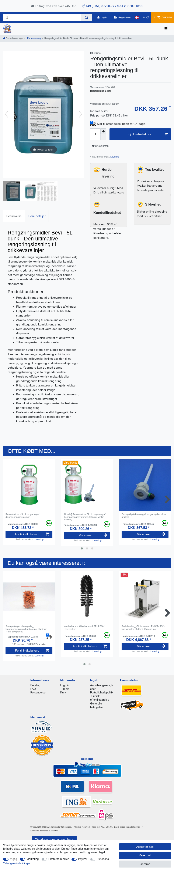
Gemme (145, 864)
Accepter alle (145, 846)
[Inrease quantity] (103, 131)
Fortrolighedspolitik (101, 692)
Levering (114, 156)
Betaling (35, 685)
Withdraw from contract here (54, 839)
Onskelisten (101, 146)
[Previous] (6, 114)
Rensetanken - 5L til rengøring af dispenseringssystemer (22, 515)
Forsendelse (37, 692)
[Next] (80, 114)
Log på (64, 685)
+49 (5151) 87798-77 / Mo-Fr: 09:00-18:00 (114, 6)
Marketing (33, 859)
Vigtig (13, 859)
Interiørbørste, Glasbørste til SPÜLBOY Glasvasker (84, 627)
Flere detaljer (37, 216)
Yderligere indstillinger (16, 863)
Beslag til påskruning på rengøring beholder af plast (144, 515)
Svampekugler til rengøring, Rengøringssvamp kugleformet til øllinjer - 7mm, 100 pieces (27, 629)
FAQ (33, 688)
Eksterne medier (58, 859)
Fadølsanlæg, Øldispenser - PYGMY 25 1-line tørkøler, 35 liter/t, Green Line (143, 627)
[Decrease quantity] (103, 137)
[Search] (86, 17)
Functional (103, 859)
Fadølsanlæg (34, 38)
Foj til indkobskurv (139, 134)
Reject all (145, 855)
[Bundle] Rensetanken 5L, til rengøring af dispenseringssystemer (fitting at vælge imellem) (84, 517)
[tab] (14, 216)
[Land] (137, 17)
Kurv (63, 692)
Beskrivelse (14, 216)
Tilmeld (64, 688)
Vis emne (85, 535)
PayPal (82, 859)
